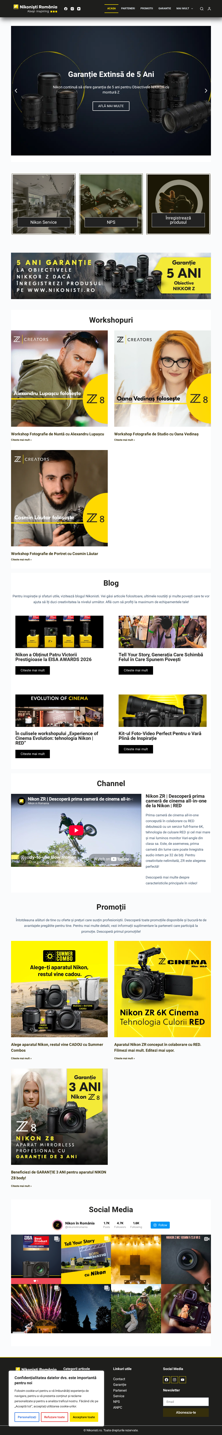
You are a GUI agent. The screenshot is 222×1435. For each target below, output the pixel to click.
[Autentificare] (209, 8)
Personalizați (27, 1417)
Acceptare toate (84, 1417)
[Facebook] (65, 8)
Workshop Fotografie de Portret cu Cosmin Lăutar (54, 553)
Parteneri (128, 8)
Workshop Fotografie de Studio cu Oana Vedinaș (156, 434)
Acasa (111, 8)
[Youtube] (182, 1379)
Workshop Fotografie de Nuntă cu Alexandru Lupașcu (57, 434)
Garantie (164, 8)
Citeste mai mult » (21, 439)
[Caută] (201, 8)
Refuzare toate (54, 1417)
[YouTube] (78, 8)
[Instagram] (72, 8)
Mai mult (182, 8)
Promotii (146, 8)
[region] (56, 1398)
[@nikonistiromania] (57, 1225)
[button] (16, 91)
